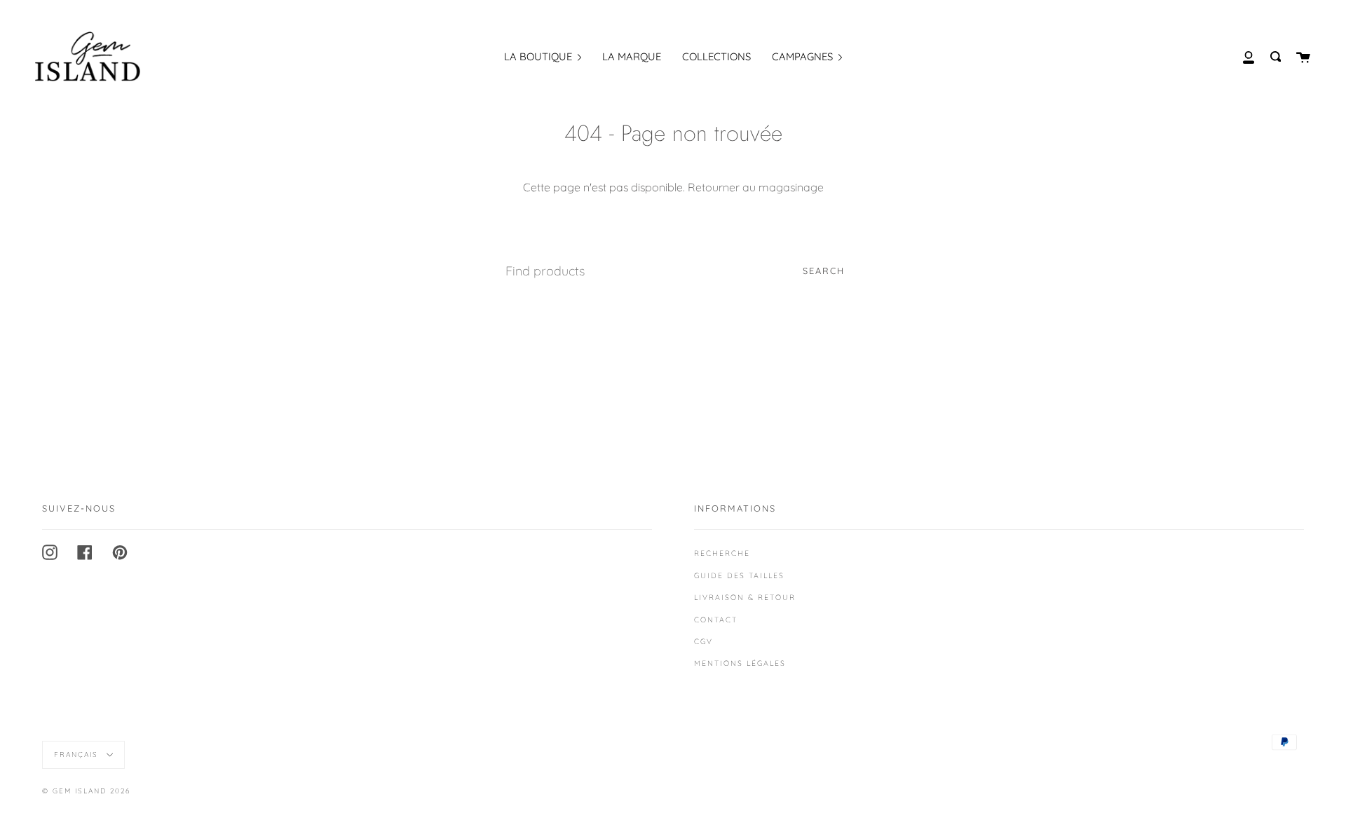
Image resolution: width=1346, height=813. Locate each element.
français (78, 754)
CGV (703, 641)
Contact (715, 619)
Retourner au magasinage (756, 187)
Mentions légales (740, 663)
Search (824, 270)
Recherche (722, 553)
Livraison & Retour (745, 597)
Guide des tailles (739, 575)
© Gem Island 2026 (86, 790)
